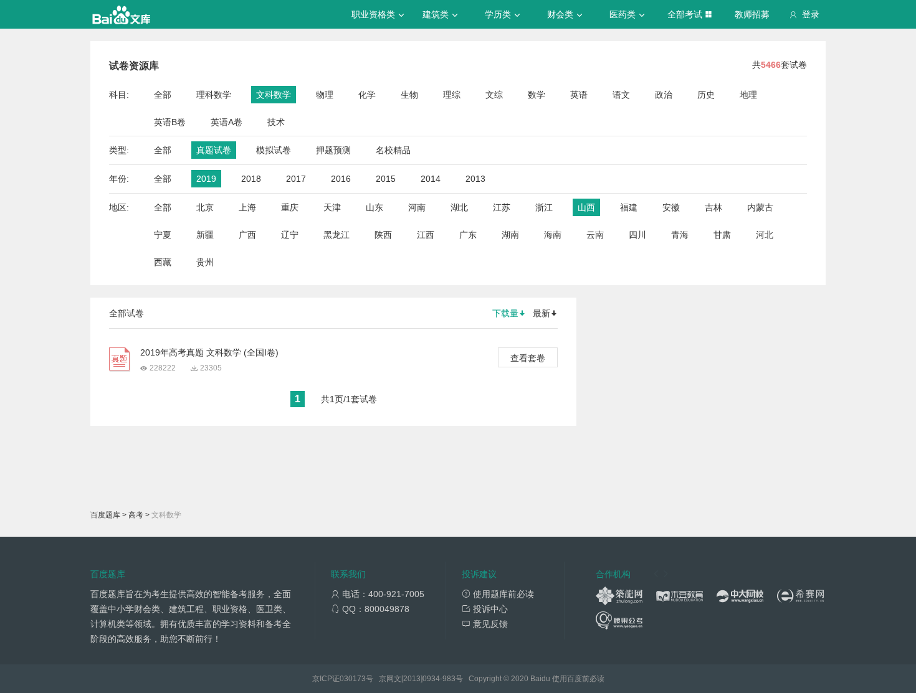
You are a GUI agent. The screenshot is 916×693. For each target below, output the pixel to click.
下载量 (505, 313)
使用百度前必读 (578, 678)
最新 (541, 313)
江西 (425, 235)
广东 (468, 235)
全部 (162, 95)
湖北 (459, 207)
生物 (409, 95)
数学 (536, 95)
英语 (579, 95)
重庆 (289, 207)
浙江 (544, 207)
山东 (374, 207)
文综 (494, 95)
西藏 (162, 262)
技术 (276, 122)
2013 (475, 179)
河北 (764, 235)
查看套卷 (527, 358)
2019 (206, 179)
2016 (341, 179)
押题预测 (333, 150)
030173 (353, 678)
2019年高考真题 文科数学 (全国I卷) (209, 352)
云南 (595, 235)
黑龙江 (336, 235)
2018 (251, 179)
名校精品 (393, 150)
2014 (431, 179)
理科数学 (213, 95)
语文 (621, 95)
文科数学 (273, 95)
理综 (451, 95)
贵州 (205, 262)
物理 (324, 95)
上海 (247, 207)
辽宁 (289, 235)
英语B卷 (170, 122)
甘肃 (722, 235)
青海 (680, 235)
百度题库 (105, 515)
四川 (637, 235)
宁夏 (162, 235)
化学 (367, 95)
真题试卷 (213, 150)
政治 (663, 95)
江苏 (501, 207)
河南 (417, 207)
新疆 (205, 235)
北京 (205, 207)
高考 (135, 515)
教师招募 (752, 14)
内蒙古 (760, 207)
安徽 (671, 207)
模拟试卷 (273, 150)
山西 (586, 207)
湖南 (510, 235)
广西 (247, 235)
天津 (332, 207)
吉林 (713, 207)
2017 (296, 179)
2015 (386, 179)
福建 (628, 207)
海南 (552, 235)
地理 (748, 95)
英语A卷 (226, 122)
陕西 (383, 235)
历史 (706, 95)
